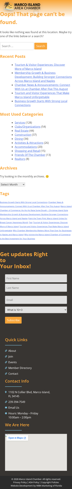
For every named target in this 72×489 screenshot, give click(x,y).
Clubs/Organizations (28, 126)
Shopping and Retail (27, 151)
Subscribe (13, 320)
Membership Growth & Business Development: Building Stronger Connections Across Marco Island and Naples (43, 77)
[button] (36, 13)
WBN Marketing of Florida (49, 485)
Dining (19, 139)
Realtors (20, 159)
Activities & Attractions (29, 143)
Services (20, 122)
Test (30, 222)
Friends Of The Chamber (30, 155)
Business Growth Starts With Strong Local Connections (24, 202)
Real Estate (22, 131)
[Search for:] (17, 46)
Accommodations (26, 147)
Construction (23, 135)
